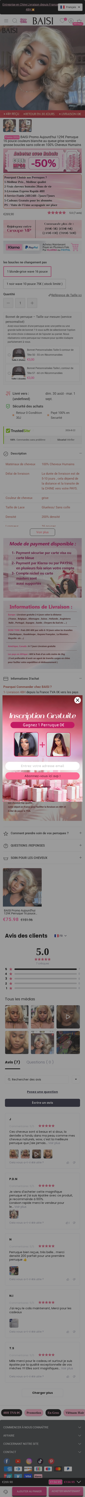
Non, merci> (42, 786)
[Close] (78, 700)
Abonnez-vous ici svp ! (42, 776)
